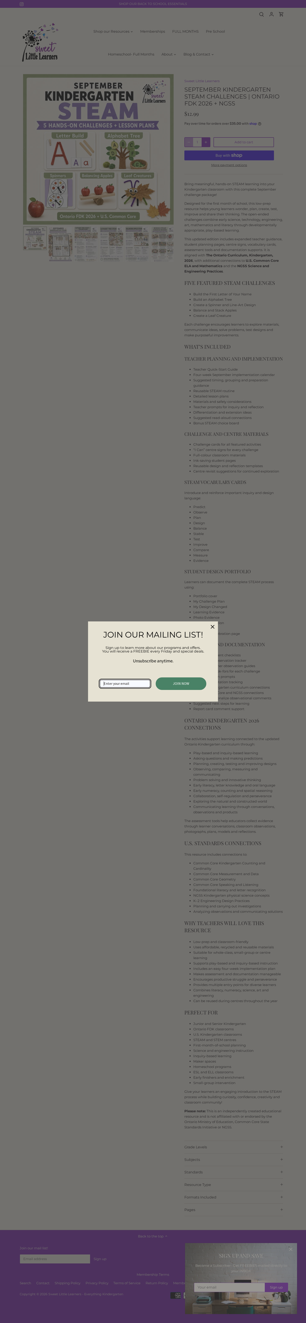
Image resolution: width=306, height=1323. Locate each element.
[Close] (212, 626)
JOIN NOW (181, 683)
